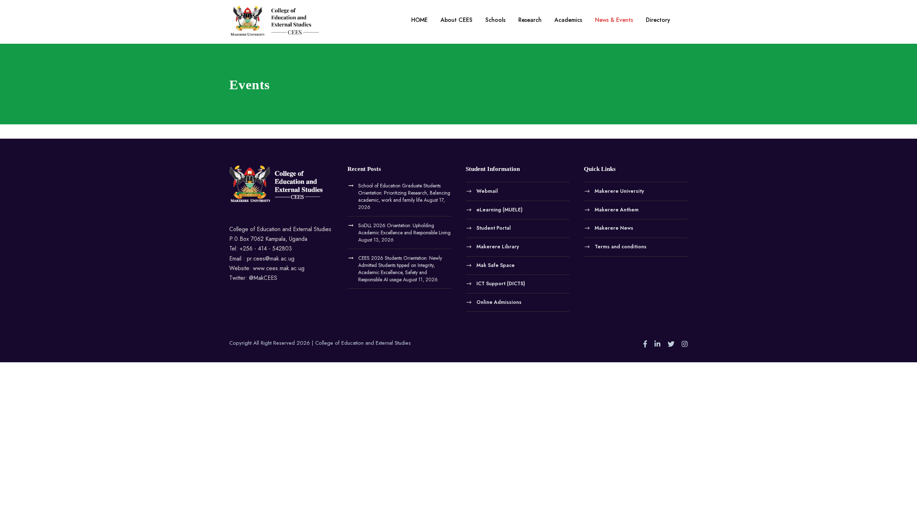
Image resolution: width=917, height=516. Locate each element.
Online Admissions (499, 301)
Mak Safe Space (495, 264)
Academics (568, 20)
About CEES (456, 20)
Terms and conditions (621, 246)
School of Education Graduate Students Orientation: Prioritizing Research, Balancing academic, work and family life (404, 193)
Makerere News (614, 227)
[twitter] (671, 344)
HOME (419, 20)
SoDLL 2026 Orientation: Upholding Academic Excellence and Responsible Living (404, 229)
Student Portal (493, 227)
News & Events (614, 20)
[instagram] (685, 344)
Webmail (487, 191)
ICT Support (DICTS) (500, 283)
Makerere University (619, 191)
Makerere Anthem (617, 209)
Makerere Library (497, 246)
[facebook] (645, 344)
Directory (658, 20)
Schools (495, 20)
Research (530, 20)
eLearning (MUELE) (499, 209)
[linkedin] (657, 344)
